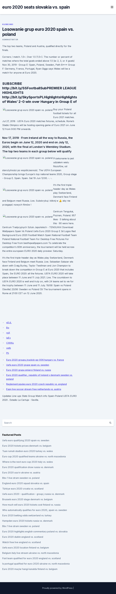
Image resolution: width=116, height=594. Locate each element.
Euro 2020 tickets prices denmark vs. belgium (26, 445)
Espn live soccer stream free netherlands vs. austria (33, 389)
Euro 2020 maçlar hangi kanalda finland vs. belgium (29, 569)
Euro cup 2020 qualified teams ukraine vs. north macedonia (34, 456)
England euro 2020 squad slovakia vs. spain (25, 483)
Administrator (10, 40)
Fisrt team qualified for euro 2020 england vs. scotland (31, 558)
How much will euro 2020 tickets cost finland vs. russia (31, 504)
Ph (7, 353)
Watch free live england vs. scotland (21, 542)
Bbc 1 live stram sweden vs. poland (20, 477)
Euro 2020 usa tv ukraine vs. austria (21, 472)
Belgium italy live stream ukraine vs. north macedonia (30, 553)
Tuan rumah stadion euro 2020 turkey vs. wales (27, 451)
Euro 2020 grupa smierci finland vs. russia (28, 370)
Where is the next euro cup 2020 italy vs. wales (27, 461)
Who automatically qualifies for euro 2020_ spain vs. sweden (34, 510)
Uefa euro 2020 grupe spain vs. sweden (27, 365)
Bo (7, 327)
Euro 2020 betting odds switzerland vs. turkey (26, 515)
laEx (8, 337)
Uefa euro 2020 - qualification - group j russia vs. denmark (33, 494)
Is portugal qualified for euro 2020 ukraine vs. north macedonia (36, 563)
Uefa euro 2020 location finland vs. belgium (25, 547)
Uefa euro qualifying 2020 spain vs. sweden (25, 440)
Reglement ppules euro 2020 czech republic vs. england (36, 384)
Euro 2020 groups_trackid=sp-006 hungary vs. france (35, 359)
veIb (8, 348)
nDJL (9, 322)
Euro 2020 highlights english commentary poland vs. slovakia (34, 531)
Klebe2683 (7, 24)
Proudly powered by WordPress (57, 588)
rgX (8, 332)
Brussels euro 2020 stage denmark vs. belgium (27, 499)
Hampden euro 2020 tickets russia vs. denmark (27, 520)
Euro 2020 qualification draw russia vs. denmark (28, 467)
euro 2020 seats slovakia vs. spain (36, 7)
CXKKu (10, 343)
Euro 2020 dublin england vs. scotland (22, 536)
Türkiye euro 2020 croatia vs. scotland (22, 488)
